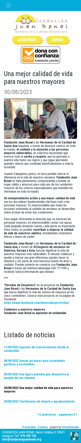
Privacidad (29, 427)
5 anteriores (47, 414)
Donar (57, 39)
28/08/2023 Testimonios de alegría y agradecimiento (39, 401)
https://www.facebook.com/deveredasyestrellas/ (36, 303)
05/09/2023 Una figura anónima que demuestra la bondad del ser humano (36, 376)
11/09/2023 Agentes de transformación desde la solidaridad (36, 349)
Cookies (43, 427)
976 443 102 (28, 436)
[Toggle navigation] (8, 5)
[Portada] (40, 23)
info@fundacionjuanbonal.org (21, 439)
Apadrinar (27, 39)
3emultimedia (70, 427)
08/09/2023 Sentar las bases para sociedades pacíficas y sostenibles (34, 362)
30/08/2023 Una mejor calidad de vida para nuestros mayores (38, 389)
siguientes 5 (67, 414)
